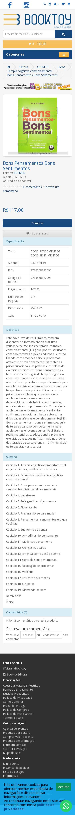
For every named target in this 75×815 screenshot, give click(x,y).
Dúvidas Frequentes (16, 693)
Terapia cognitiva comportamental (29, 71)
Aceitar (63, 786)
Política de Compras (16, 710)
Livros (61, 67)
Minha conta (11, 763)
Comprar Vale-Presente (18, 737)
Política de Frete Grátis (17, 714)
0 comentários (32, 187)
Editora (23, 67)
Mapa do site (11, 753)
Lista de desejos (13, 772)
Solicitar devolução (15, 749)
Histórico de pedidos (16, 768)
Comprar (38, 223)
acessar (28, 635)
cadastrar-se (51, 635)
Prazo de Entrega (14, 706)
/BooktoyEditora (16, 674)
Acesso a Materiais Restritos (21, 685)
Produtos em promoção (18, 741)
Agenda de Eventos (15, 728)
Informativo (10, 776)
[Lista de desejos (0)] (63, 4)
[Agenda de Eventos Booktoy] (50, 4)
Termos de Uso (13, 718)
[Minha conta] (56, 4)
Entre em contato (14, 745)
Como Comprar (13, 701)
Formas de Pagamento (18, 689)
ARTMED (43, 67)
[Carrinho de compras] (68, 4)
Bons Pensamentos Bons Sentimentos (32, 75)
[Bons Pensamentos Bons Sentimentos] (37, 125)
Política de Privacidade (17, 697)
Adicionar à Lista (39, 233)
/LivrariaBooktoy (15, 668)
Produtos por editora (16, 732)
